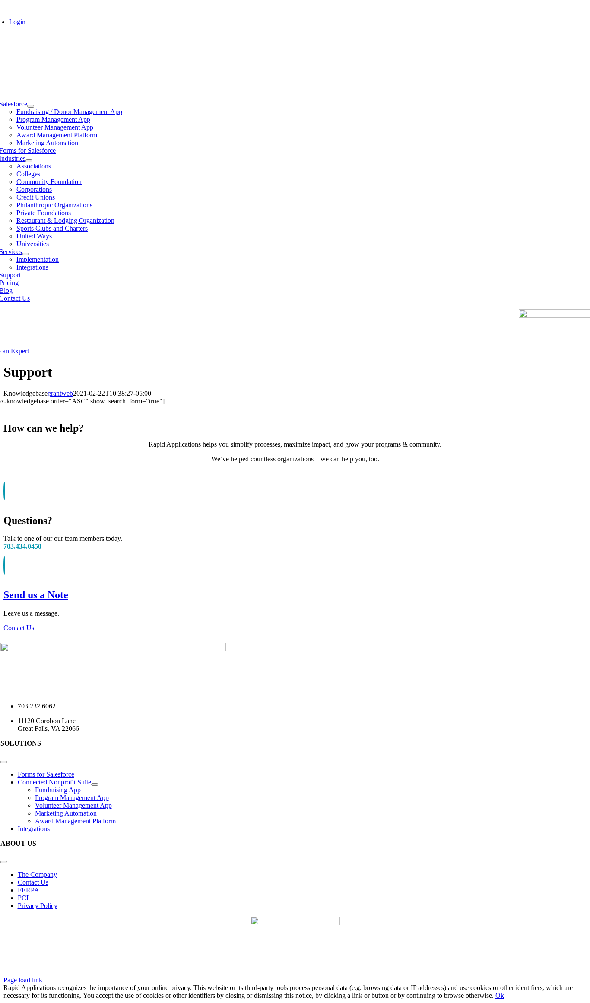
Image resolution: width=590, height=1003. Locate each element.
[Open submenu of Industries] (28, 160)
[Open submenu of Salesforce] (30, 106)
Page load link (22, 980)
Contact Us (18, 628)
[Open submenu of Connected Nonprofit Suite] (94, 784)
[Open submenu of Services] (25, 254)
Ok (499, 995)
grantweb (60, 393)
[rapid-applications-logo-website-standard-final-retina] (113, 649)
